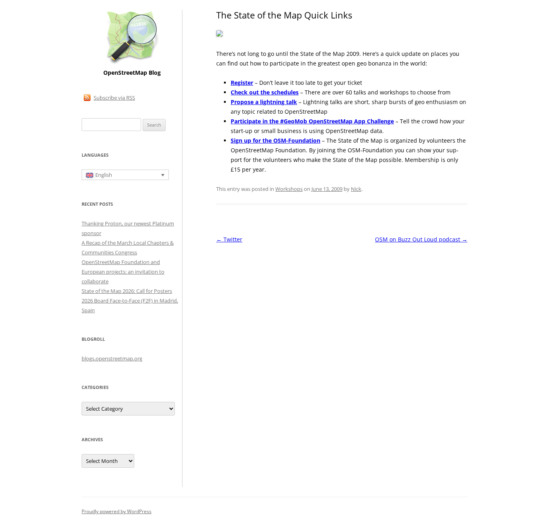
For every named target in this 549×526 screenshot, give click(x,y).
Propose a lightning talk (264, 102)
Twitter (229, 239)
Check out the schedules (265, 92)
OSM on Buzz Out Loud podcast (421, 239)
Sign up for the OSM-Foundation (275, 140)
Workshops (289, 188)
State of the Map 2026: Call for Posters (127, 291)
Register (242, 82)
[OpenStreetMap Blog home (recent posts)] (132, 63)
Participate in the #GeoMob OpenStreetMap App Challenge (312, 121)
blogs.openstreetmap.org (112, 358)
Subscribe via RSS (114, 97)
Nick (356, 188)
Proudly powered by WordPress (117, 511)
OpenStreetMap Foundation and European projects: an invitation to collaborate (123, 271)
